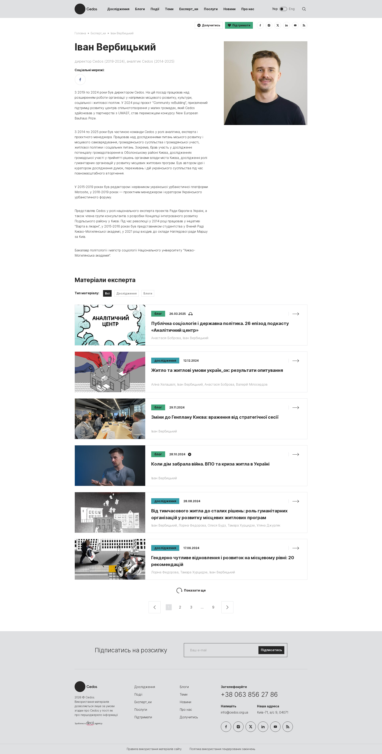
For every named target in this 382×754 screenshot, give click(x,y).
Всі (107, 293)
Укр (275, 8)
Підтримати (143, 717)
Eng (292, 8)
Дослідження (118, 9)
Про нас (247, 9)
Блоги (140, 9)
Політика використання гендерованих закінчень (222, 749)
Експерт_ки (188, 9)
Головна (80, 33)
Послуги (211, 9)
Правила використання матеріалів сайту (154, 749)
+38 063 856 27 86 (249, 694)
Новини (229, 9)
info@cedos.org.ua (234, 712)
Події (155, 9)
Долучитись (189, 717)
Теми (169, 9)
